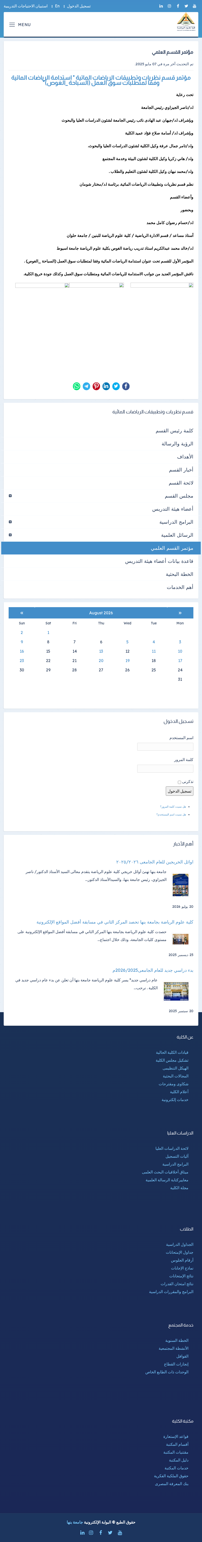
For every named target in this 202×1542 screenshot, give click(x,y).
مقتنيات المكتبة (175, 1452)
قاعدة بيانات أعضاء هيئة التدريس (159, 561)
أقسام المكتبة (177, 1444)
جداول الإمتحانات (179, 1252)
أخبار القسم (181, 470)
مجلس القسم (179, 496)
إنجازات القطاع (176, 1364)
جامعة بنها (75, 1522)
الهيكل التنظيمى (175, 1068)
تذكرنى (187, 781)
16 (22, 651)
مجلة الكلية (179, 1187)
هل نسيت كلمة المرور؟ (173, 806)
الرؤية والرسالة (177, 443)
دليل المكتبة (178, 1460)
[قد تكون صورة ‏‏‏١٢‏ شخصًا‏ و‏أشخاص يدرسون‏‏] (96, 302)
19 (127, 660)
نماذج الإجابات (182, 1268)
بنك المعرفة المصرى (171, 1483)
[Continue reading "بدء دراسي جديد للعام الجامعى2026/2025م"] (178, 991)
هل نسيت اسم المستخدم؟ (171, 814)
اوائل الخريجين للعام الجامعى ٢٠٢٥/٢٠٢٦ (154, 862)
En (57, 5)
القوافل (182, 1356)
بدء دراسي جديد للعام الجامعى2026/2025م (153, 970)
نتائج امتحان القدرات (177, 1283)
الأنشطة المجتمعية (173, 1348)
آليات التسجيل (177, 1156)
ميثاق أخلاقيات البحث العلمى (165, 1171)
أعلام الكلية (179, 1091)
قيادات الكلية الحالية (172, 1052)
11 (154, 651)
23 (22, 660)
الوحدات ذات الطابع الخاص (166, 1371)
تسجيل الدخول (79, 5)
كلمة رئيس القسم (174, 430)
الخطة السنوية (176, 1340)
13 (101, 651)
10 (180, 651)
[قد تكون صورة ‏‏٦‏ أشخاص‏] (42, 302)
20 (101, 660)
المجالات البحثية (175, 1075)
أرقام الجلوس (182, 1260)
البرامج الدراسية (176, 522)
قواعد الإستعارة (175, 1436)
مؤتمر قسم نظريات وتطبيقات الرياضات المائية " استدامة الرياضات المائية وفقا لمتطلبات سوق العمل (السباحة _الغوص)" (101, 80)
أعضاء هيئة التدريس (172, 509)
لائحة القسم (181, 483)
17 (180, 660)
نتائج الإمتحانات (181, 1275)
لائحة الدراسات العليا (171, 1148)
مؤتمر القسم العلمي (172, 548)
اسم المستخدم (181, 737)
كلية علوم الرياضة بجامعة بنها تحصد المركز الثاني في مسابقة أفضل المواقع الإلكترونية (114, 922)
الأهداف (185, 457)
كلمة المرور (183, 759)
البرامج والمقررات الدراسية (171, 1291)
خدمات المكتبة (176, 1467)
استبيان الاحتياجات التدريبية (26, 5)
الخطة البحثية (179, 574)
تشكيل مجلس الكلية (172, 1060)
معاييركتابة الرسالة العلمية (167, 1179)
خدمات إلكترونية (175, 1099)
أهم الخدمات (180, 587)
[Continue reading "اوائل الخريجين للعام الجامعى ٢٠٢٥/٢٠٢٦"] (182, 885)
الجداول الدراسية (179, 1244)
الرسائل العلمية (177, 535)
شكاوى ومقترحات (173, 1083)
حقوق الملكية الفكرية (171, 1475)
